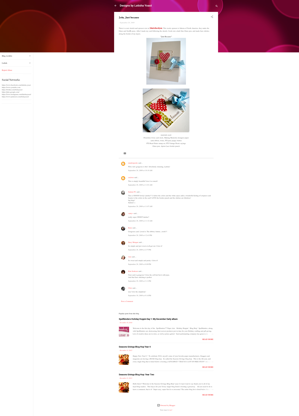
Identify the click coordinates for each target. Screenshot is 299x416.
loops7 (170, 410)
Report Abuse (7, 70)
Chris (130, 288)
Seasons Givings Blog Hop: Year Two (136, 374)
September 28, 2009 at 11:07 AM (140, 206)
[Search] (216, 6)
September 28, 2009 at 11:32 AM (140, 221)
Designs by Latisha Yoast (136, 5)
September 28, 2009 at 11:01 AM (140, 185)
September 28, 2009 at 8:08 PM (139, 264)
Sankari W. (132, 192)
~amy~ (130, 213)
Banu (130, 228)
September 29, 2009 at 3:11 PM (139, 281)
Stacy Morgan (133, 242)
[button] (212, 17)
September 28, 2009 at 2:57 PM (139, 249)
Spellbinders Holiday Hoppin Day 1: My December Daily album (148, 319)
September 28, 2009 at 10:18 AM (140, 170)
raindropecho (133, 163)
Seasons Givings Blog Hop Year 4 (135, 347)
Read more (207, 339)
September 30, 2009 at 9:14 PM (139, 295)
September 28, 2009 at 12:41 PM (140, 235)
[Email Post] (124, 154)
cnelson (131, 177)
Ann (129, 256)
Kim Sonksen (133, 271)
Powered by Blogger (167, 405)
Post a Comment (127, 301)
